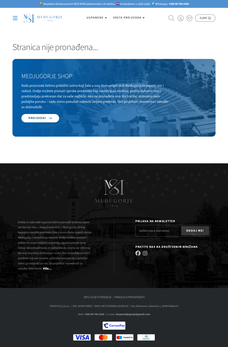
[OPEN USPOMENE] (106, 17)
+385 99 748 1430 (179, 4)
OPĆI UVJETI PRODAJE (98, 297)
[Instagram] (145, 253)
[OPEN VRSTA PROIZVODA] (143, 17)
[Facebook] (138, 253)
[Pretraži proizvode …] (172, 18)
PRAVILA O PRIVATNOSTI (129, 297)
